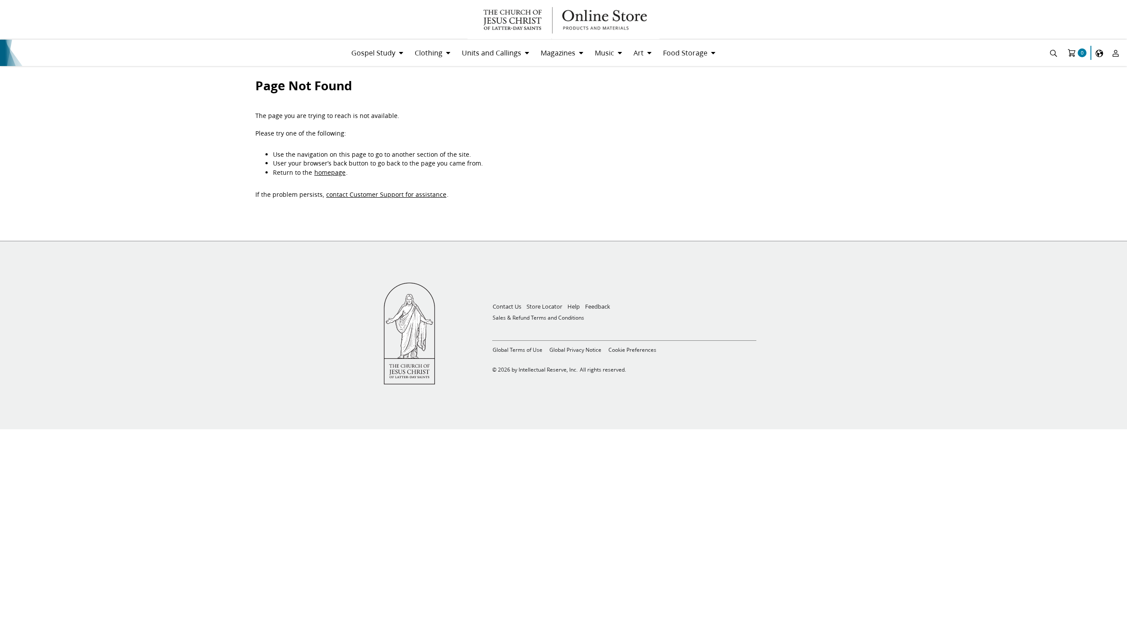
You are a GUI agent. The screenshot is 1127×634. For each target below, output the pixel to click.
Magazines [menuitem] (558, 53)
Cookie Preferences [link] (632, 350)
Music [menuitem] (604, 53)
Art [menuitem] (638, 53)
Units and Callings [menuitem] (491, 53)
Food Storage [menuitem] (685, 53)
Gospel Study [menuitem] (373, 53)
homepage (330, 172)
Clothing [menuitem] (428, 53)
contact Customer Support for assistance (386, 194)
